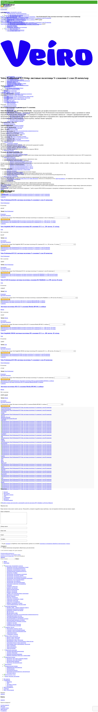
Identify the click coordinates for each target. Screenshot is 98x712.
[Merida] (26, 453)
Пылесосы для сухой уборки (14, 155)
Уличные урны (10, 100)
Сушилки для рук (8, 142)
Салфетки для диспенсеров (14, 624)
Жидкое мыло (10, 611)
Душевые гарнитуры (12, 586)
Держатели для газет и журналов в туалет (17, 567)
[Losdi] (26, 454)
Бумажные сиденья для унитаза (15, 610)
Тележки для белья (11, 171)
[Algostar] (26, 489)
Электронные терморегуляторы (15, 121)
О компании (7, 497)
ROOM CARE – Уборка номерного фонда (18, 607)
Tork (2, 229)
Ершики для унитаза (12, 588)
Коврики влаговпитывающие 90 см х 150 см (21, 168)
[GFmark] (26, 464)
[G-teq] (26, 465)
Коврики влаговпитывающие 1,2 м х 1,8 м (21, 161)
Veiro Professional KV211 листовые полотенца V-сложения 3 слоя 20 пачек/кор (26, 253)
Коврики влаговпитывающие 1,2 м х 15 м (21, 164)
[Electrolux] (26, 472)
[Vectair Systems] (26, 429)
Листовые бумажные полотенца (26, 16)
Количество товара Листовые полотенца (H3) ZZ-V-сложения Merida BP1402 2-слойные (25, 324)
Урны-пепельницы (12, 104)
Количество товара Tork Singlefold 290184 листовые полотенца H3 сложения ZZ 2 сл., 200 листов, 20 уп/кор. (30, 351)
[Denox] (26, 475)
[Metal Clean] (26, 451)
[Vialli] (26, 425)
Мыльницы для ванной (13, 594)
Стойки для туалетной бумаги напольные (17, 593)
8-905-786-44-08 (33, 178)
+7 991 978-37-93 (4, 2)
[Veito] (26, 426)
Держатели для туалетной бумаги (15, 579)
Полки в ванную (11, 596)
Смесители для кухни (12, 600)
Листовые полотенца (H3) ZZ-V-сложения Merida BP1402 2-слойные (23, 306)
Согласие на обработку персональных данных (11, 554)
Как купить (7, 493)
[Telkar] (26, 432)
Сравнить (6, 688)
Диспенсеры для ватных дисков (15, 575)
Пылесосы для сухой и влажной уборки (17, 154)
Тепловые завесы (11, 82)
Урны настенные (11, 103)
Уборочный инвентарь (9, 157)
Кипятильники (11, 108)
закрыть (3, 694)
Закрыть (3, 557)
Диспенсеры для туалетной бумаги (16, 582)
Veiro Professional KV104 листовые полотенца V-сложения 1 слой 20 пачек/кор (21, 24)
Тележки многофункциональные (15, 651)
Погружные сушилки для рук (14, 144)
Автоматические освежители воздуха (16, 13)
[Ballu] (26, 485)
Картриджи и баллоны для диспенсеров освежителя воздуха (22, 131)
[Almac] (26, 487)
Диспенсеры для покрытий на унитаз (16, 577)
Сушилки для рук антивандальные (16, 146)
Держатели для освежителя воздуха (16, 568)
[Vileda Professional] (26, 424)
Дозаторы (9, 585)
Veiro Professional (9, 85)
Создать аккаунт (5, 705)
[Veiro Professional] (26, 428)
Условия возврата (8, 500)
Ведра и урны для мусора (13, 92)
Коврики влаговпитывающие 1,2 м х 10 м (21, 162)
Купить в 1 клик (5, 219)
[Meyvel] (26, 450)
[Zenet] (26, 421)
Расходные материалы (9, 124)
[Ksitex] (26, 457)
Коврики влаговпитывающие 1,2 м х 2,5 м (21, 165)
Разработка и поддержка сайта (7, 556)
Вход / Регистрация (9, 690)
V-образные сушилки (12, 143)
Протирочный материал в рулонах (16, 620)
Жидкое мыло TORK (12, 129)
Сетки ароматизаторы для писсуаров (16, 604)
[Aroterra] (26, 486)
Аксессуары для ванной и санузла (12, 12)
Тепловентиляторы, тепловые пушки (16, 83)
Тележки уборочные (12, 652)
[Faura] (26, 471)
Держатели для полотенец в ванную (16, 570)
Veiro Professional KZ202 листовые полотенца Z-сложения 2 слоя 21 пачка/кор (27, 200)
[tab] (49, 98)
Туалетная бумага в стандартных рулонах (17, 137)
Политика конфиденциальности (7, 553)
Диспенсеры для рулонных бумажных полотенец (19, 578)
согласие (8, 543)
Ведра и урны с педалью (13, 638)
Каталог (3, 16)
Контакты (6, 498)
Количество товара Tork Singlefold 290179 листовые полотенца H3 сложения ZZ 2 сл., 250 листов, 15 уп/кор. (30, 244)
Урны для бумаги (11, 645)
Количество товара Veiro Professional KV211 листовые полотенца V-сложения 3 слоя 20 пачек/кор (27, 271)
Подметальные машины (13, 661)
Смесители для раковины (13, 601)
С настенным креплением (13, 179)
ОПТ (5, 496)
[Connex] (26, 476)
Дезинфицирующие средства (14, 616)
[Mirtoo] (26, 449)
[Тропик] (26, 407)
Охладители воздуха (12, 670)
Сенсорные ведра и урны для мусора (16, 99)
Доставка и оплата (8, 494)
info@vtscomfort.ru (60, 178)
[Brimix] (26, 480)
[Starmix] (26, 435)
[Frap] (26, 468)
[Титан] (26, 410)
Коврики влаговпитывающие (14, 654)
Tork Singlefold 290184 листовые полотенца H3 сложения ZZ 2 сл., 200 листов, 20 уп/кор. (30, 333)
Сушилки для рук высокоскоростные (16, 147)
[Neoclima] (26, 447)
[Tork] (26, 431)
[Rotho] (26, 438)
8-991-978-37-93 (25, 178)
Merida (2, 309)
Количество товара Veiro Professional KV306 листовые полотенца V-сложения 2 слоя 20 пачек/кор (27, 377)
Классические (10, 178)
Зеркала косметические (13, 589)
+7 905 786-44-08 (10, 1)
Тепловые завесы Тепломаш (17, 119)
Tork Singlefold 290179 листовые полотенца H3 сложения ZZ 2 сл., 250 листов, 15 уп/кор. (30, 226)
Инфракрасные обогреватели (14, 667)
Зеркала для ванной (12, 590)
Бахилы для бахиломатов (13, 89)
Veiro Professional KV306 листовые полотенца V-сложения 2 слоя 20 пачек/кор (26, 360)
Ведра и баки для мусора (10, 90)
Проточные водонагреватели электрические (18, 80)
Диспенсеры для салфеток (13, 581)
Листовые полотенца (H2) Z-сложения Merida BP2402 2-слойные (18, 19)
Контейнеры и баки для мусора (15, 95)
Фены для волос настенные (11, 176)
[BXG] (26, 479)
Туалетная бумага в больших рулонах (16, 136)
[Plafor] (26, 444)
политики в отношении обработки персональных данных (55, 543)
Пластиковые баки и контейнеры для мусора (18, 97)
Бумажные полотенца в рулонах (15, 125)
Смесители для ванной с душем (15, 599)
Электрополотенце (12, 149)
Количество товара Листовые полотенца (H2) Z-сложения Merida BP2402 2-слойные (24, 404)
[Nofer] (26, 446)
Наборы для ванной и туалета (14, 603)
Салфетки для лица (12, 622)
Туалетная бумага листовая (14, 625)
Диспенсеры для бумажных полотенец (17, 574)
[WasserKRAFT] (26, 422)
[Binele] (26, 483)
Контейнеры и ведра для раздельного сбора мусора (20, 96)
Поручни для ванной (12, 597)
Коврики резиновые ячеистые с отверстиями (18, 169)
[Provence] (26, 442)
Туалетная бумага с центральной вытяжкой (18, 140)
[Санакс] (26, 414)
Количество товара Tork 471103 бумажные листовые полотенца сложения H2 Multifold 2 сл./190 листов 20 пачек (31, 297)
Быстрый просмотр (6, 215)
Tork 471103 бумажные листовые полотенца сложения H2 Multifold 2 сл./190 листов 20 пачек (31, 280)
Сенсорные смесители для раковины (16, 583)
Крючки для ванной (12, 592)
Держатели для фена (12, 572)
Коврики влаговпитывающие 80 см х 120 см (21, 166)
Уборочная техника (9, 150)
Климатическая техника (10, 106)
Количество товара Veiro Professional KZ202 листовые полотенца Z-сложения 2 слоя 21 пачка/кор (27, 217)
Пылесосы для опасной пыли (14, 662)
